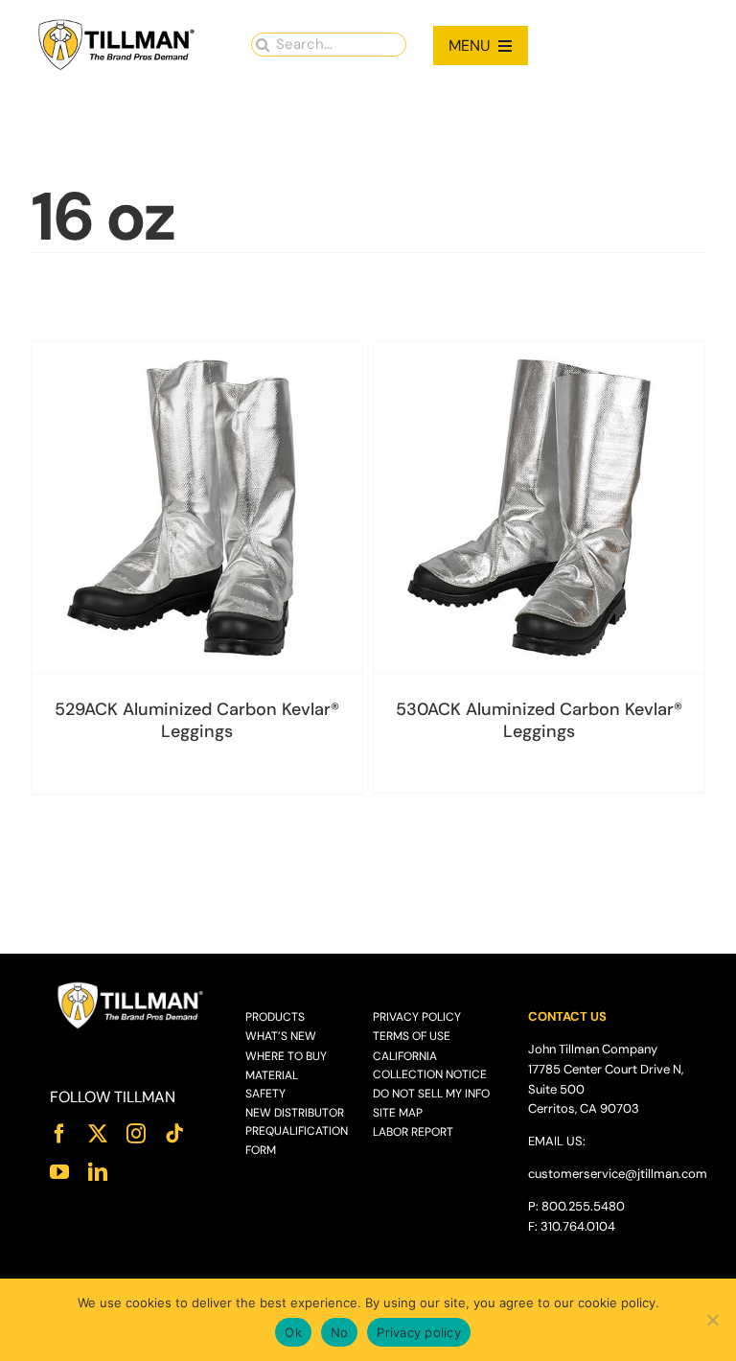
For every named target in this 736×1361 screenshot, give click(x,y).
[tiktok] (174, 1133)
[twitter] (97, 1133)
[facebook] (59, 1133)
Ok (293, 1332)
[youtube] (59, 1172)
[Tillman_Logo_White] (131, 987)
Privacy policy (419, 1332)
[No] (712, 1319)
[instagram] (136, 1133)
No (340, 1332)
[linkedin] (97, 1172)
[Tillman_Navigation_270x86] (117, 24)
